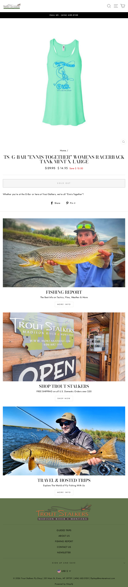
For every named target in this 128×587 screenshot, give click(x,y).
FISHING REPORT (64, 541)
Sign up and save (64, 563)
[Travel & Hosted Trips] (64, 441)
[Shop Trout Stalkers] (64, 346)
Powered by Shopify (64, 583)
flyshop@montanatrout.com (103, 578)
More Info (64, 492)
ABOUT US (64, 535)
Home (63, 150)
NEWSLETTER (64, 552)
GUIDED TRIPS (64, 530)
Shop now (64, 398)
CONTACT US (64, 547)
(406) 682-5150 (69, 15)
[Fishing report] (64, 252)
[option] (64, 15)
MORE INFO (64, 304)
